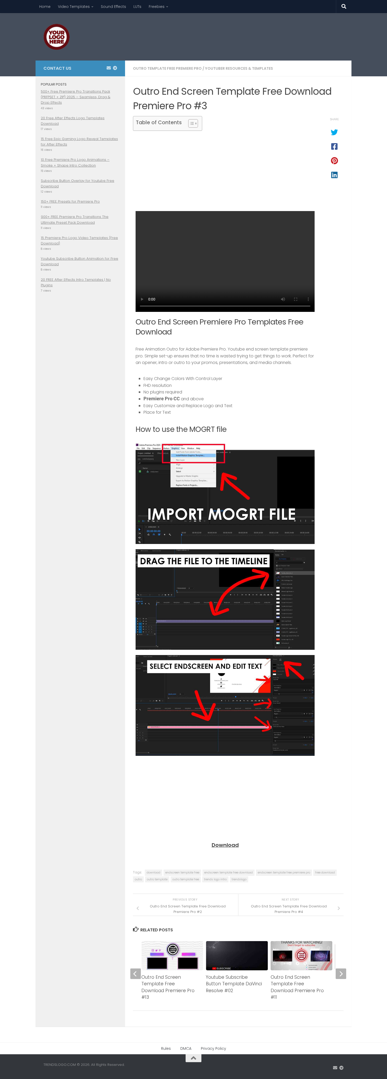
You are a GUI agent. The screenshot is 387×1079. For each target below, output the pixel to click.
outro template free (185, 879)
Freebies (157, 6)
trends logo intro (215, 879)
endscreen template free (182, 873)
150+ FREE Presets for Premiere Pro (70, 201)
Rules (166, 1048)
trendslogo (239, 879)
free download (325, 873)
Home (45, 6)
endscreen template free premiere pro (284, 873)
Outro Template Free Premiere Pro (167, 68)
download (153, 873)
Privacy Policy (213, 1048)
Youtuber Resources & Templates (239, 68)
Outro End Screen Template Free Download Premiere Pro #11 (297, 987)
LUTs (137, 6)
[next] (341, 973)
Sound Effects (113, 6)
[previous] (135, 973)
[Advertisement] (248, 33)
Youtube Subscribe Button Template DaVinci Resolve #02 (234, 984)
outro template (157, 879)
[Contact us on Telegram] (115, 68)
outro (138, 879)
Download (225, 845)
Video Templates (74, 6)
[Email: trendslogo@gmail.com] (109, 68)
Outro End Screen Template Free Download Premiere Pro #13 (168, 987)
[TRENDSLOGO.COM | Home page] (56, 37)
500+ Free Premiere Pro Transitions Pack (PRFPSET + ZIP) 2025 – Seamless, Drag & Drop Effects (75, 97)
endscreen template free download (228, 873)
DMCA (185, 1048)
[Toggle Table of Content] (190, 123)
